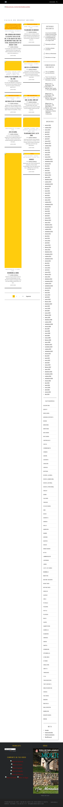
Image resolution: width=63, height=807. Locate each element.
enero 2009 (47, 317)
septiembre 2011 (49, 258)
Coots (45, 444)
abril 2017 (47, 138)
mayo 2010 (47, 294)
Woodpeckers (47, 715)
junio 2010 (47, 292)
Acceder (47, 730)
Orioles (45, 591)
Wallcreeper (47, 707)
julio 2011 (47, 263)
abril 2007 (47, 362)
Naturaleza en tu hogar (13, 101)
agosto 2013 (48, 206)
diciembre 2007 (48, 344)
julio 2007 (47, 355)
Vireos (45, 692)
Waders (8, 74)
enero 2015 (47, 177)
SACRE (45, 622)
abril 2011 (47, 269)
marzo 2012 (47, 245)
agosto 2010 (48, 288)
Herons (45, 537)
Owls (44, 599)
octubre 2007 (48, 349)
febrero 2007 (48, 367)
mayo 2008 (47, 333)
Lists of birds (28, 156)
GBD (29, 26)
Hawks (45, 533)
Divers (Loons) (47, 475)
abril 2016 (47, 154)
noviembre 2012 (48, 227)
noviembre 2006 (48, 373)
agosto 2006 (48, 380)
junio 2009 (47, 306)
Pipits (45, 610)
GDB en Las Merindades (31, 67)
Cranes (45, 452)
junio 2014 (47, 190)
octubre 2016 (48, 145)
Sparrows (46, 649)
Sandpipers (15, 73)
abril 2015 (47, 170)
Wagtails (46, 703)
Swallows (46, 665)
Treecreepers (47, 680)
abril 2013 (47, 215)
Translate (14, 750)
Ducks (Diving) (47, 483)
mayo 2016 (47, 152)
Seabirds (46, 634)
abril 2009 (47, 310)
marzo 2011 (47, 272)
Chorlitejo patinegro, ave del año (13, 78)
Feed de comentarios (49, 734)
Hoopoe (45, 541)
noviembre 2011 (48, 254)
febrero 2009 (48, 315)
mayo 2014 (47, 193)
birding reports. (48, 417)
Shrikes (36, 156)
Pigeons (45, 606)
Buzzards (46, 436)
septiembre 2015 (49, 161)
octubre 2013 (48, 202)
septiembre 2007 (49, 351)
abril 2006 (47, 389)
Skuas (45, 641)
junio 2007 (47, 358)
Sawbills (46, 630)
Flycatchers (47, 506)
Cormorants (47, 448)
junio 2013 (47, 211)
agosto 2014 (48, 186)
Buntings (46, 428)
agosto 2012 (48, 233)
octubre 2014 (48, 181)
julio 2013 (47, 208)
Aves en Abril (13, 132)
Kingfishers (47, 548)
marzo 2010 (47, 299)
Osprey (45, 595)
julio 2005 (47, 394)
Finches (45, 502)
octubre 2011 (48, 256)
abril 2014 (47, 195)
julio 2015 (47, 166)
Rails (45, 618)
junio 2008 (47, 331)
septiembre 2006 (49, 378)
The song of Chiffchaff (51, 89)
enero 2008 (47, 342)
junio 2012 (47, 238)
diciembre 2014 (48, 179)
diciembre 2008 (48, 319)
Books (45, 421)
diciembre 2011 (48, 251)
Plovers (9, 73)
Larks (45, 564)
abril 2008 (47, 335)
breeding (27, 128)
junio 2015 (47, 168)
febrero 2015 (48, 175)
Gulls (45, 525)
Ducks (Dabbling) (48, 479)
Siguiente (28, 296)
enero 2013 (47, 222)
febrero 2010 (48, 301)
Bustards (46, 432)
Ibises (45, 545)
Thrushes (46, 672)
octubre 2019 (48, 127)
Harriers (46, 529)
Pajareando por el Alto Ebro (31, 134)
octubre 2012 (48, 229)
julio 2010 (47, 290)
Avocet (45, 409)
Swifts (45, 668)
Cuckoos (45, 459)
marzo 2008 (47, 337)
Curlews (14, 71)
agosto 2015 (48, 163)
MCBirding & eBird (13, 273)
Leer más (13, 55)
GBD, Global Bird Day (31, 100)
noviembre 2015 (48, 159)
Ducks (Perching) (48, 487)
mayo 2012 (47, 240)
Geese (45, 514)
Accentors (46, 405)
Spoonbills (46, 653)
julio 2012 (47, 236)
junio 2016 (47, 150)
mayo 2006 (47, 387)
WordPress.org (48, 737)
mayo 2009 (47, 308)
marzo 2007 (47, 364)
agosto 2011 (48, 260)
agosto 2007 (48, 353)
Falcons (45, 498)
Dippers (45, 471)
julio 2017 (47, 134)
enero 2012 (47, 249)
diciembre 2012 (48, 224)
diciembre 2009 (48, 303)
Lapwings (46, 560)
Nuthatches (46, 587)
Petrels (45, 603)
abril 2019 (47, 132)
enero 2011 (47, 276)
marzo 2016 (47, 156)
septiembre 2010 (49, 285)
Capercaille (46, 440)
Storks (45, 661)
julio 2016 (47, 147)
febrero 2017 (48, 143)
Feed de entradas (49, 732)
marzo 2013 (47, 218)
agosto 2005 (48, 392)
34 (23, 296)
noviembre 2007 (48, 346)
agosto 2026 (48, 125)
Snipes (45, 645)
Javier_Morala (14, 46)
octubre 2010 (48, 283)
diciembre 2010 (48, 279)
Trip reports (27, 157)
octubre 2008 (48, 322)
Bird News (8, 71)
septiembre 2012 (49, 231)
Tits (44, 676)
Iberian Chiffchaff (50, 99)
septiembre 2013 (49, 204)
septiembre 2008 (49, 324)
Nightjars (46, 583)
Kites (45, 552)
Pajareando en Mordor (31, 30)
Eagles (45, 490)
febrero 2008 (48, 340)
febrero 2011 (48, 274)
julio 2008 (47, 328)
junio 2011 (47, 265)
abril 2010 (47, 297)
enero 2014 (47, 199)
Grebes (45, 521)
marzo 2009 (47, 312)
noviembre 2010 (48, 281)
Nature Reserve (48, 579)
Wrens (45, 719)
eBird (26, 26)
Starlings (46, 657)
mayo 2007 (47, 360)
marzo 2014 (47, 197)
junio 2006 (47, 385)
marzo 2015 (47, 172)
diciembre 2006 (48, 371)
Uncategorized (9, 31)
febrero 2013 (48, 220)
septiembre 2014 (49, 184)
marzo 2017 (47, 141)
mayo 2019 (47, 129)
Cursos (45, 467)
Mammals (46, 572)
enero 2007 (47, 369)
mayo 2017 (47, 136)
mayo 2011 (47, 267)
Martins (45, 576)
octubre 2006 (48, 376)
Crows (45, 456)
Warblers (46, 711)
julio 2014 (47, 188)
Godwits (45, 518)
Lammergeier (47, 556)
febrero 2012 (48, 247)
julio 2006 (47, 383)
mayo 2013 (47, 213)
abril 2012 (47, 242)
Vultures (46, 696)
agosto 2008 (48, 326)
